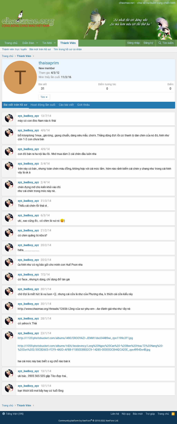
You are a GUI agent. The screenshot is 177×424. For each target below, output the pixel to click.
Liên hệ (115, 413)
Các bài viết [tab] (66, 104)
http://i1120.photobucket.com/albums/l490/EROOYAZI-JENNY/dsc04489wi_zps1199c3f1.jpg (75, 338)
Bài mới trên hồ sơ (40, 49)
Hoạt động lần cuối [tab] (43, 104)
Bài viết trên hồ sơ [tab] (15, 104)
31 (42, 88)
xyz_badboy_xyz (28, 116)
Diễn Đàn (28, 43)
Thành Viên (68, 43)
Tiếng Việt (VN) (14, 413)
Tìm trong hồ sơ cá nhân (67, 49)
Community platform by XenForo (88, 420)
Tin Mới (47, 43)
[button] (37, 43)
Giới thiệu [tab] (83, 104)
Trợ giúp (150, 413)
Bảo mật (138, 413)
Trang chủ (10, 43)
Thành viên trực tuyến (14, 49)
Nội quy (126, 413)
